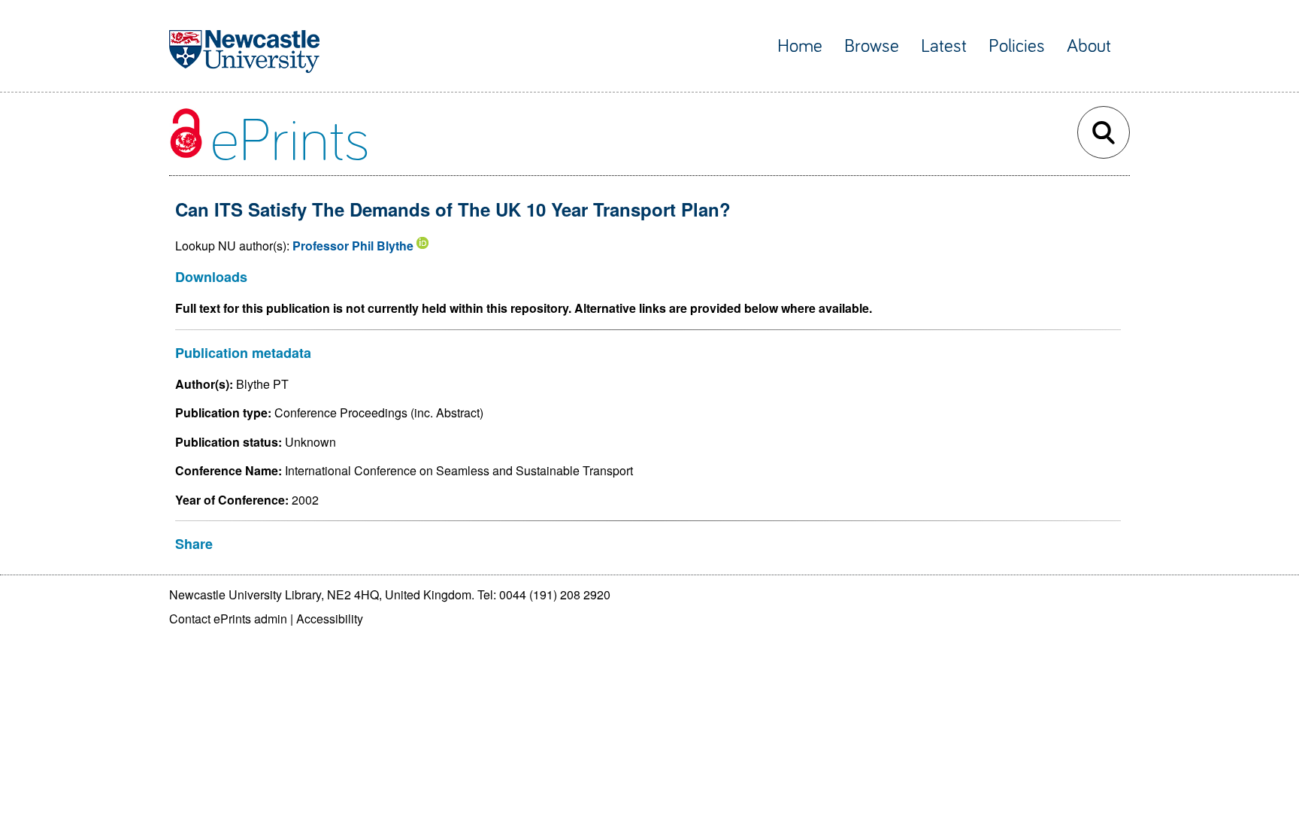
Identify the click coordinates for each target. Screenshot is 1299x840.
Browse (871, 46)
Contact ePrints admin (228, 618)
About (1089, 46)
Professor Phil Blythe (352, 245)
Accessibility (329, 618)
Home (799, 46)
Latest (944, 46)
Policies (1017, 46)
